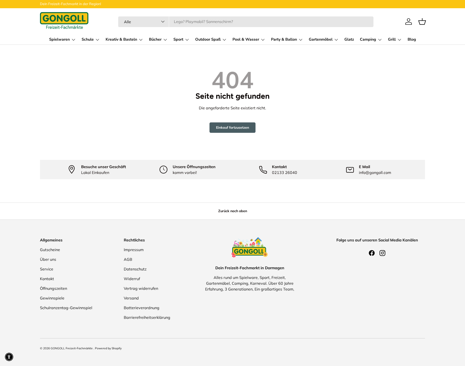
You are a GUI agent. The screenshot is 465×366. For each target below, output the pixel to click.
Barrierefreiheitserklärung (147, 317)
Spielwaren (59, 39)
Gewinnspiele (52, 298)
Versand (131, 298)
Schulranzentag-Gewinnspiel (66, 307)
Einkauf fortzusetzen (232, 127)
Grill (392, 39)
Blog (412, 39)
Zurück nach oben (232, 211)
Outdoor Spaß (208, 39)
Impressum (134, 249)
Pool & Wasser (245, 39)
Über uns (48, 259)
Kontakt (47, 278)
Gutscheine (50, 249)
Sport (178, 39)
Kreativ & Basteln (121, 39)
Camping (368, 39)
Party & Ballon (284, 39)
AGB (128, 259)
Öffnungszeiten (53, 288)
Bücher (155, 39)
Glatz (349, 39)
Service (46, 269)
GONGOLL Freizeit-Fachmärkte (72, 348)
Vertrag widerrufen (141, 288)
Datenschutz (135, 269)
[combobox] (245, 21)
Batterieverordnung (141, 307)
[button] (422, 21)
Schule (88, 39)
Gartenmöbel (321, 39)
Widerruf (132, 278)
